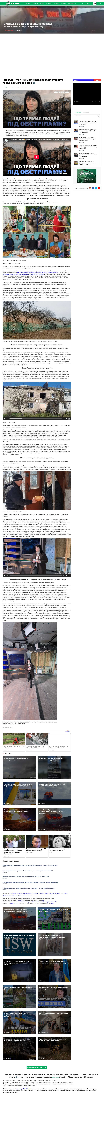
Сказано (63, 3)
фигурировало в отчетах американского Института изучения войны (37, 272)
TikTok (16, 903)
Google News (48, 902)
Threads (37, 902)
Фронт (42, 3)
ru (88, 3)
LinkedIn (42, 902)
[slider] (36, 418)
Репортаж (35, 3)
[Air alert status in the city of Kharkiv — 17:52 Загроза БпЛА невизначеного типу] (36, 7)
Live (82, 3)
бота (52, 903)
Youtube (12, 903)
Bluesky (54, 902)
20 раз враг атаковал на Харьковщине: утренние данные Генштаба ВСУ (26, 876)
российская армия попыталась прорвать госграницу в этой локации (23, 274)
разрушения (14, 895)
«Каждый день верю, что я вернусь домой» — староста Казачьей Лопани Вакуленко (88, 131)
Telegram (20, 900)
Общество (20, 893)
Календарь (56, 3)
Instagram (28, 902)
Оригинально (27, 893)
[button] (37, 401)
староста (29, 895)
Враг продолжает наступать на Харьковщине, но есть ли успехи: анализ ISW (28, 871)
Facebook (22, 902)
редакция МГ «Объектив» (25, 1089)
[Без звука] (66, 419)
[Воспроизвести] (4, 419)
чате (43, 900)
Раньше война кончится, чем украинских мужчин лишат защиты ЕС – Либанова (88, 155)
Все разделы (71, 3)
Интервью (48, 3)
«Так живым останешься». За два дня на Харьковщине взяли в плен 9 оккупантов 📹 (30, 882)
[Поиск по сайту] (91, 3)
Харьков (57, 893)
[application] (37, 401)
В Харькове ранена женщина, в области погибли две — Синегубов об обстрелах (29, 888)
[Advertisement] (52, 44)
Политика (35, 893)
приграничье (7, 895)
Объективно (27, 3)
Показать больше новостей (36, 1067)
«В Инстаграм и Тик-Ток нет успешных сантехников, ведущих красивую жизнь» (87, 139)
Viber (33, 902)
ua (85, 3)
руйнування (22, 895)
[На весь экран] (69, 419)
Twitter (96, 188)
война (65, 893)
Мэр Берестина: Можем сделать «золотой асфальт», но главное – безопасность (26, 25)
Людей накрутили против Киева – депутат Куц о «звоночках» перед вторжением (88, 147)
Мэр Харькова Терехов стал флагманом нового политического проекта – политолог (88, 163)
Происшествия (43, 893)
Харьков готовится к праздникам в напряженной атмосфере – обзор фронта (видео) (30, 865)
